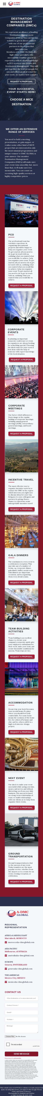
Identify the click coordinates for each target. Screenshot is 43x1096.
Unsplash (23, 1093)
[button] (4, 4)
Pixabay (31, 1093)
